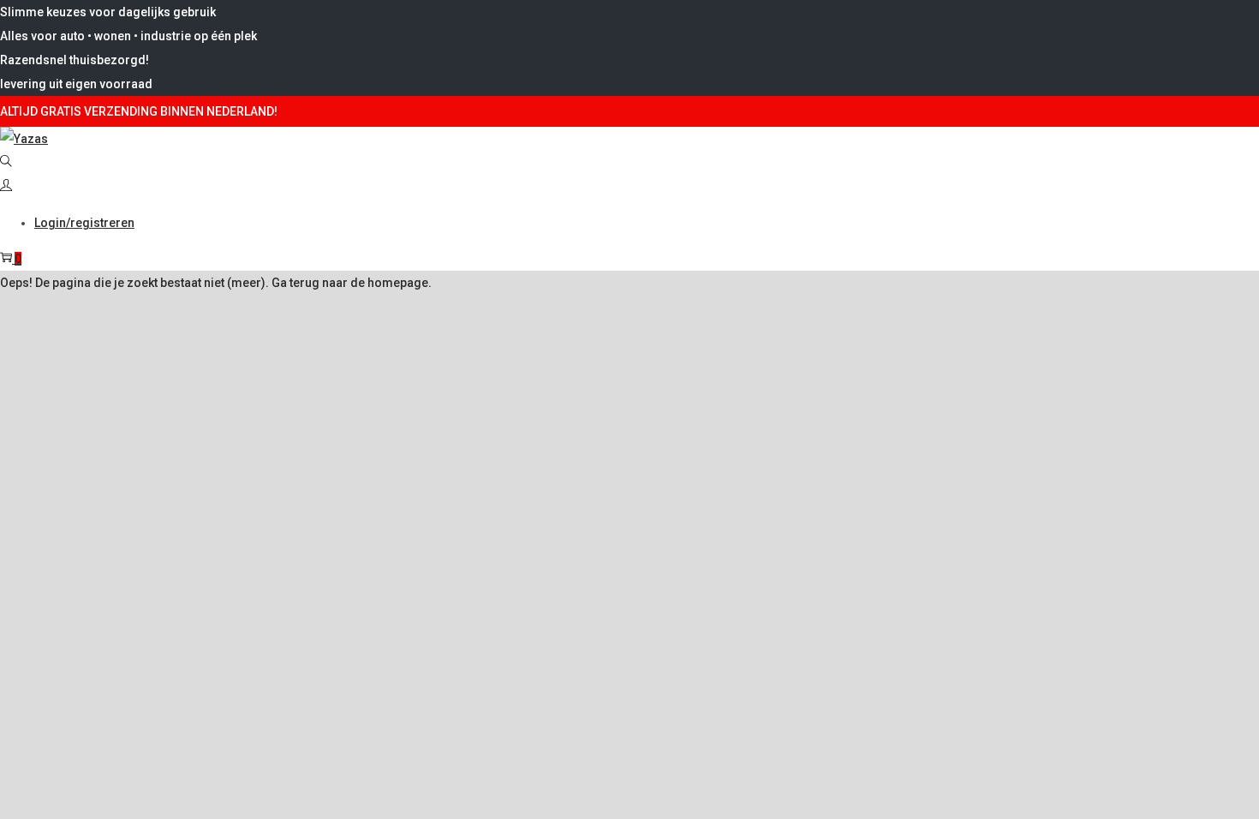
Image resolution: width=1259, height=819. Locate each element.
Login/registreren (84, 223)
